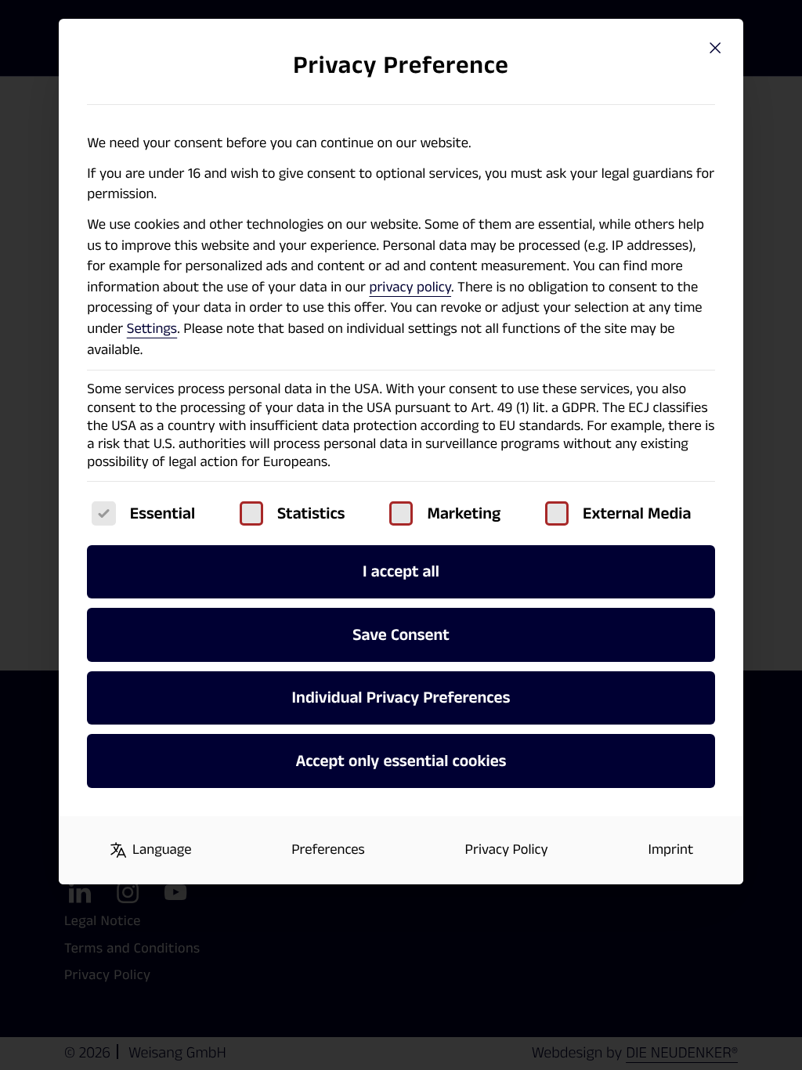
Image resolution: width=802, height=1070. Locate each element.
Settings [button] (152, 328)
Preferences (328, 849)
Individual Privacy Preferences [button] (401, 697)
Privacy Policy (506, 849)
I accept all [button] (401, 571)
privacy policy (410, 287)
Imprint (671, 849)
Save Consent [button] (401, 635)
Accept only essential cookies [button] (400, 761)
